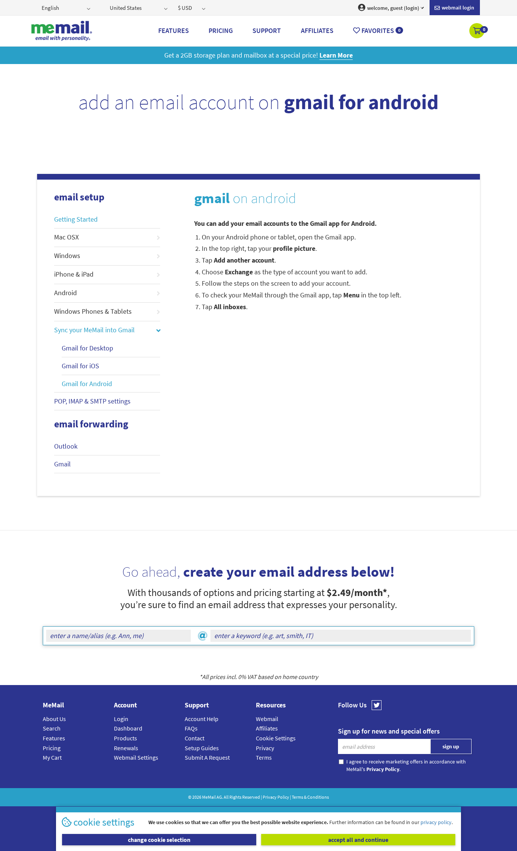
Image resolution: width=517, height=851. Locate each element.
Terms (264, 757)
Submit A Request (207, 757)
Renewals (126, 748)
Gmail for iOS (80, 365)
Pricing (52, 748)
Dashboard (128, 728)
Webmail (267, 719)
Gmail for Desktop (87, 348)
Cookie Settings (276, 738)
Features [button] (173, 30)
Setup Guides (202, 748)
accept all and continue (358, 839)
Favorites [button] (380, 30)
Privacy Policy (276, 797)
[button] (477, 31)
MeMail (209, 797)
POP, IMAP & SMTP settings (92, 401)
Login (121, 719)
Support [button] (266, 30)
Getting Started (76, 219)
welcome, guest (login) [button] (392, 8)
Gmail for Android (87, 383)
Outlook (66, 446)
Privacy (265, 748)
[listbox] (67, 7)
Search (52, 728)
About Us (54, 719)
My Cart (52, 757)
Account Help (201, 719)
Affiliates (267, 728)
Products (125, 738)
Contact (194, 738)
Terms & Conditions (310, 797)
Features (54, 738)
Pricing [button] (221, 30)
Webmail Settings (136, 757)
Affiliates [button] (317, 30)
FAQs (191, 728)
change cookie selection (159, 839)
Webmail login (457, 7)
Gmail (62, 464)
